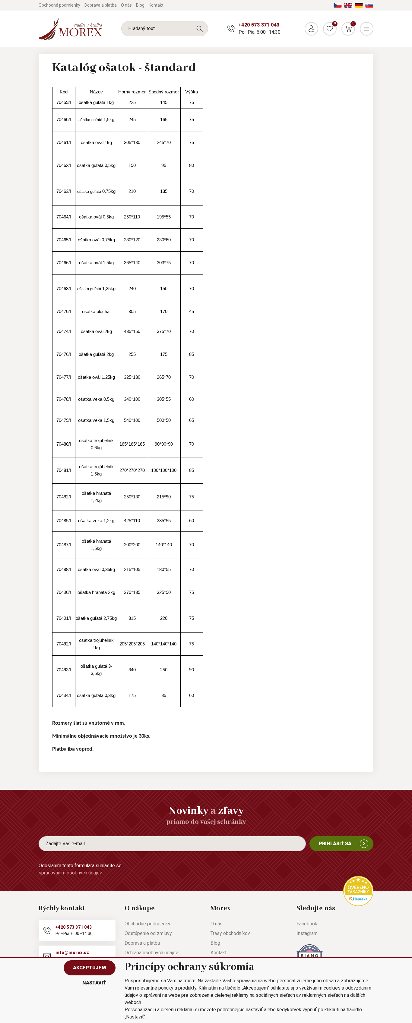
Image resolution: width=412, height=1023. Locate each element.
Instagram (307, 933)
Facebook (306, 924)
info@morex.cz (72, 952)
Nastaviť (94, 983)
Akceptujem (89, 968)
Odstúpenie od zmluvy (148, 933)
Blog (140, 5)
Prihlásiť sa (335, 843)
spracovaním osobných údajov (70, 873)
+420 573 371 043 (259, 25)
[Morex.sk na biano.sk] (309, 955)
